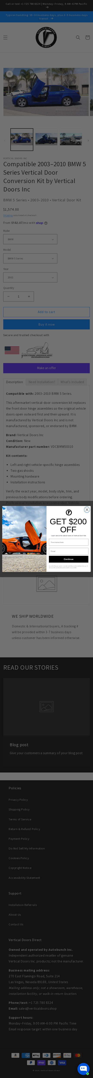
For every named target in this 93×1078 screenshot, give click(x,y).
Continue (69, 559)
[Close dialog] (87, 509)
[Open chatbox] (83, 1069)
